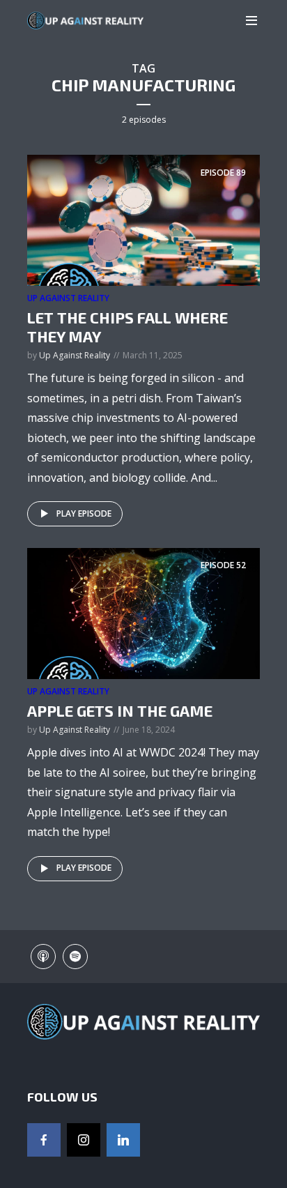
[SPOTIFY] (75, 956)
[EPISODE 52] (143, 612)
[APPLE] (43, 956)
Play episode (83, 513)
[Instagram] (83, 1140)
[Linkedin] (123, 1140)
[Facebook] (44, 1140)
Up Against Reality (68, 298)
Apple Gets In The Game (119, 710)
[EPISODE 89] (143, 219)
